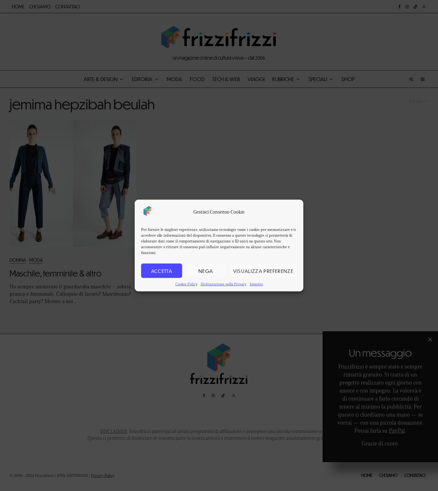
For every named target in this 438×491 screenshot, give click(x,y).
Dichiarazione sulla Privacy (224, 284)
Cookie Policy (186, 284)
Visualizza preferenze (263, 270)
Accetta (161, 270)
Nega (205, 270)
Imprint (256, 284)
